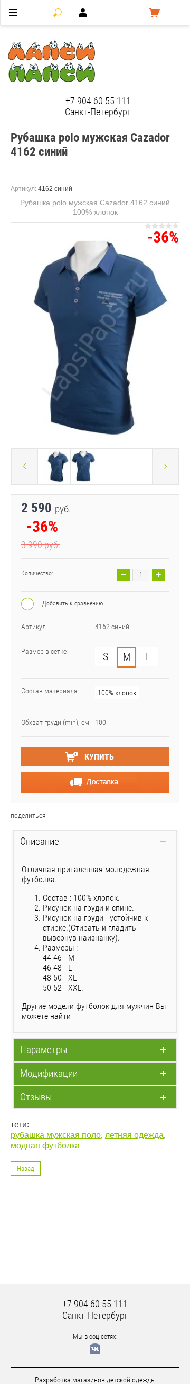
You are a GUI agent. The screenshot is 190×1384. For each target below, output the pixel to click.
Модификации (49, 1073)
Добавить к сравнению (72, 603)
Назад (25, 1169)
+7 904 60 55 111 (98, 100)
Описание (39, 841)
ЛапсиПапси (142, 62)
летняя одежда (134, 1134)
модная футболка (45, 1145)
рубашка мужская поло (56, 1134)
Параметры (43, 1050)
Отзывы (36, 1097)
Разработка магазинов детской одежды (95, 1380)
